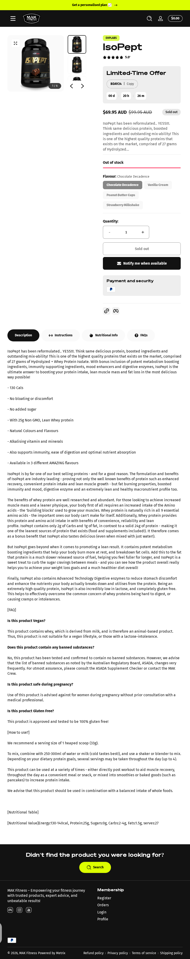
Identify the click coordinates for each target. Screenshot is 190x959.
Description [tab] (23, 335)
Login (101, 912)
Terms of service (144, 953)
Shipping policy (171, 953)
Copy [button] (130, 84)
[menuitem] (140, 898)
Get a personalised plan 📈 (92, 5)
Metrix (60, 953)
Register (104, 898)
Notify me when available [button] (145, 263)
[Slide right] (82, 86)
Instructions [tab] (64, 335)
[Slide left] (71, 86)
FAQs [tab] (144, 335)
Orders (103, 905)
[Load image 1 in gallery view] (77, 44)
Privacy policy (118, 953)
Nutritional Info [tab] (106, 335)
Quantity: (110, 221)
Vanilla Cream (158, 185)
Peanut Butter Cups (121, 195)
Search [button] (98, 867)
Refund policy (93, 953)
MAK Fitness (28, 953)
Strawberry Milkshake (123, 205)
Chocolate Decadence (123, 185)
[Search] (149, 18)
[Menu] (13, 18)
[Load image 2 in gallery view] (77, 65)
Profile (102, 919)
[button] (149, 18)
